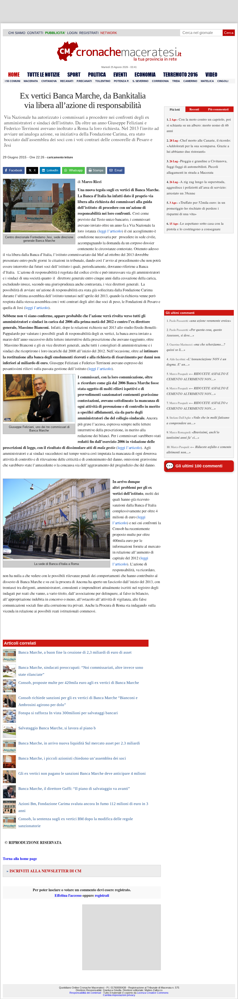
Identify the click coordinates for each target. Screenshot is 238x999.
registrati (102, 895)
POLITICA (97, 74)
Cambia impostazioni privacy (119, 995)
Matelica (207, 81)
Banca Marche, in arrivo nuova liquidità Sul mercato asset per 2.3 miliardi (79, 743)
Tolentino (102, 81)
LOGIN (72, 33)
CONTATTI (35, 33)
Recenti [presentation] (194, 109)
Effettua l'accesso (68, 895)
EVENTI (120, 74)
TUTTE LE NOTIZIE (43, 74)
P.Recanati (84, 81)
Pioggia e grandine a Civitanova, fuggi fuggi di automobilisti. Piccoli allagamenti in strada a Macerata (197, 167)
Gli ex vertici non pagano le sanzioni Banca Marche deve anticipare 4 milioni (82, 773)
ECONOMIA (145, 74)
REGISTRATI (89, 33)
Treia (176, 81)
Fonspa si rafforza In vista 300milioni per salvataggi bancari (68, 713)
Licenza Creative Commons (153, 992)
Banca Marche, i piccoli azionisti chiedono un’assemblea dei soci (72, 758)
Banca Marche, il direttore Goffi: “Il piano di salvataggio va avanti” (74, 788)
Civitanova (49, 81)
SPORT (73, 74)
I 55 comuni (12, 81)
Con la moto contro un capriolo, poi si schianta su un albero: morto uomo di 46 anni (199, 125)
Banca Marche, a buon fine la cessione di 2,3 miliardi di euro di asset (75, 652)
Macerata (31, 81)
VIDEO (211, 74)
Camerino (190, 81)
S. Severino (140, 81)
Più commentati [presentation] (218, 109)
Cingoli (222, 81)
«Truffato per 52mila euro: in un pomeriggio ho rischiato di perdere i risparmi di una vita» (196, 208)
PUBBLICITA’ (55, 33)
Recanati (66, 81)
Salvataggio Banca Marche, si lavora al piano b (57, 728)
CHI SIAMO (16, 33)
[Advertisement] (122, 937)
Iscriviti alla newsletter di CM (44, 871)
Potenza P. (121, 81)
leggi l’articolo (110, 231)
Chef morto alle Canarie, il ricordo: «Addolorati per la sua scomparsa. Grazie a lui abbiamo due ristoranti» (199, 146)
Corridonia (160, 81)
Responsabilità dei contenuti (85, 992)
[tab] (174, 109)
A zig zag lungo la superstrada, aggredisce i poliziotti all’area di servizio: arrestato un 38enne (196, 187)
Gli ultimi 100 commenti (198, 466)
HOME (14, 74)
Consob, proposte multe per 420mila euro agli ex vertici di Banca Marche (78, 682)
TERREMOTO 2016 (180, 74)
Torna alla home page (20, 858)
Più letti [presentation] (175, 109)
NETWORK (108, 33)
